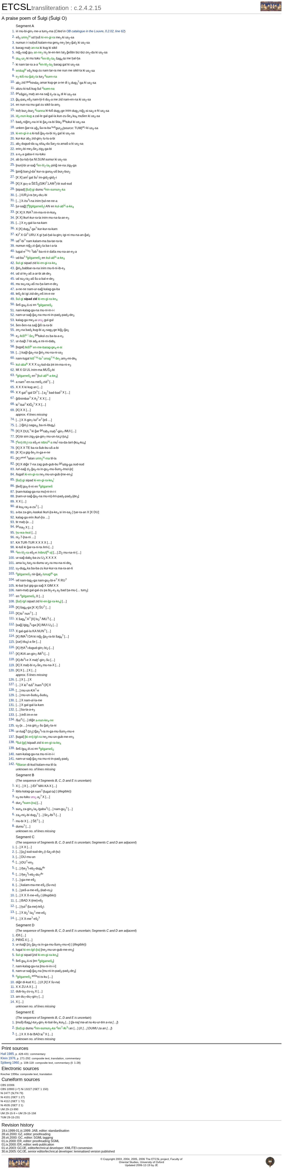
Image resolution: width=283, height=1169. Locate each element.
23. (12, 154)
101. (12, 563)
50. (12, 304)
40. (12, 250)
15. (12, 109)
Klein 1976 (8, 1058)
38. (12, 240)
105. (12, 585)
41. (12, 257)
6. (13, 57)
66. (12, 391)
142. (12, 763)
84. (12, 474)
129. (12, 695)
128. (12, 689)
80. (12, 452)
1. (13, 31)
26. (12, 170)
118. (12, 659)
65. (12, 387)
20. (12, 138)
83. (12, 469)
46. (12, 284)
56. (12, 335)
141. (12, 758)
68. (12, 403)
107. (12, 595)
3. (13, 42)
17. (12, 121)
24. (12, 159)
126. (12, 679)
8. (13, 69)
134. (12, 719)
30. (12, 195)
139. (12, 748)
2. (13, 36)
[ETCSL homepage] (270, 10)
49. (12, 299)
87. (12, 491)
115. (12, 641)
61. (12, 363)
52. (12, 314)
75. (12, 425)
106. (12, 590)
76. (12, 430)
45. (12, 278)
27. (12, 176)
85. (12, 479)
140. (12, 754)
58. (12, 346)
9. (13, 75)
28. (12, 182)
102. (12, 568)
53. (12, 320)
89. (12, 501)
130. (12, 700)
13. (12, 99)
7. (13, 63)
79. (12, 447)
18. (12, 127)
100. (12, 557)
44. (12, 273)
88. (12, 496)
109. (12, 606)
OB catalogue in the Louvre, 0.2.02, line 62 (95, 31)
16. (12, 116)
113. (12, 630)
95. (12, 532)
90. (12, 506)
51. (12, 310)
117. (12, 653)
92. (12, 517)
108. (12, 601)
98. (12, 547)
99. (12, 551)
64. (12, 381)
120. (12, 670)
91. (12, 512)
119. (12, 665)
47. (12, 289)
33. (12, 211)
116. (12, 647)
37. (12, 234)
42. (12, 263)
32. (12, 205)
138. (12, 742)
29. (12, 188)
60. (12, 357)
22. (12, 148)
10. (12, 81)
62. (12, 369)
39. (12, 245)
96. (12, 537)
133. (12, 714)
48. (12, 293)
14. (12, 104)
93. (12, 522)
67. (12, 397)
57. (12, 341)
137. (12, 736)
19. (12, 133)
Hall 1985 (7, 1053)
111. (12, 618)
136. (12, 730)
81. (12, 457)
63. (12, 375)
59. (12, 352)
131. (12, 705)
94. (12, 526)
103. (12, 573)
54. (12, 325)
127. (12, 684)
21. (12, 143)
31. (12, 200)
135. (12, 725)
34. (12, 217)
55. (12, 329)
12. (12, 93)
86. (12, 485)
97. (12, 542)
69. (12, 410)
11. (13, 88)
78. (12, 441)
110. (12, 612)
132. (12, 709)
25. (12, 164)
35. (12, 222)
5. (13, 52)
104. (12, 579)
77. (12, 436)
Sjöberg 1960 (10, 1062)
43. (12, 268)
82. (12, 463)
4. (13, 47)
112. (12, 624)
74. (12, 419)
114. (12, 635)
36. (12, 228)
